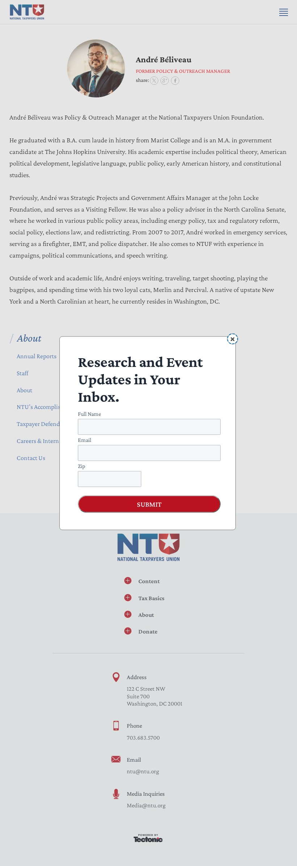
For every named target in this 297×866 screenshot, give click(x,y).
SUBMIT (149, 504)
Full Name (89, 413)
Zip (81, 466)
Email (84, 439)
